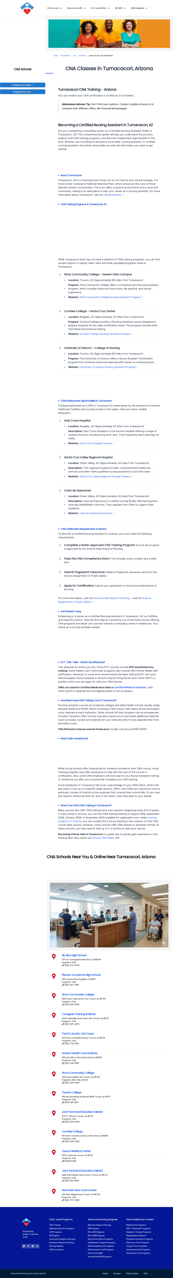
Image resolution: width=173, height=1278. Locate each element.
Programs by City (21, 91)
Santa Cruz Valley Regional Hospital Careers (105, 476)
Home (55, 55)
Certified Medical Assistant (130, 687)
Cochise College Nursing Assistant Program (105, 333)
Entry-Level (53, 8)
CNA (74, 55)
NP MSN (118, 8)
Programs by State (22, 85)
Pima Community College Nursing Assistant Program (110, 297)
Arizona (82, 55)
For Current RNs (98, 8)
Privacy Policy (132, 1273)
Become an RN (74, 8)
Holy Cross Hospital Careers (96, 443)
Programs (65, 55)
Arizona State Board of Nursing (112, 598)
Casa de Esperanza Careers (96, 513)
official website (112, 194)
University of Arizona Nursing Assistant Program (108, 367)
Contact (117, 1273)
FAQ (145, 1273)
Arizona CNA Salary (103, 837)
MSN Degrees (137, 8)
